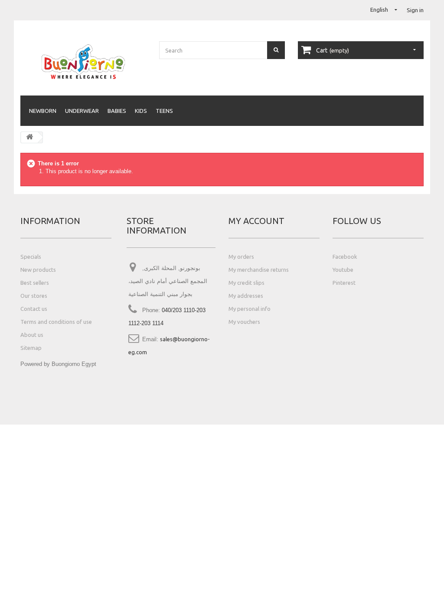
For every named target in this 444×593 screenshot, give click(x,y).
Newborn (42, 111)
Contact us (33, 309)
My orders (241, 257)
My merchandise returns (259, 270)
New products (38, 270)
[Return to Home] (29, 137)
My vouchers (244, 322)
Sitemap (31, 348)
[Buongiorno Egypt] (83, 61)
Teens (164, 111)
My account (256, 221)
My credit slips (246, 283)
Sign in (415, 10)
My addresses (246, 296)
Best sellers (34, 283)
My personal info (250, 309)
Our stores (33, 296)
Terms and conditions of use (56, 322)
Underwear (82, 111)
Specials (30, 257)
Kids (141, 111)
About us (31, 335)
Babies (117, 111)
